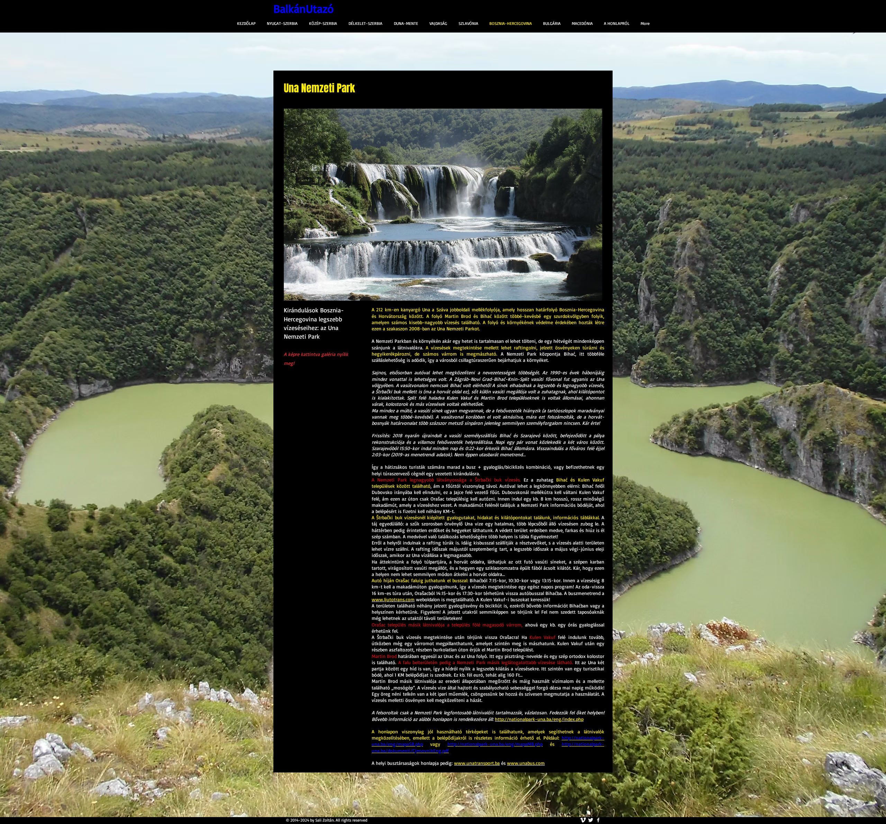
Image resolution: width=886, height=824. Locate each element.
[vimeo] (583, 820)
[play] (585, 294)
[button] (443, 205)
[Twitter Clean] (591, 820)
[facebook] (598, 820)
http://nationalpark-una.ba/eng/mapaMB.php (495, 744)
